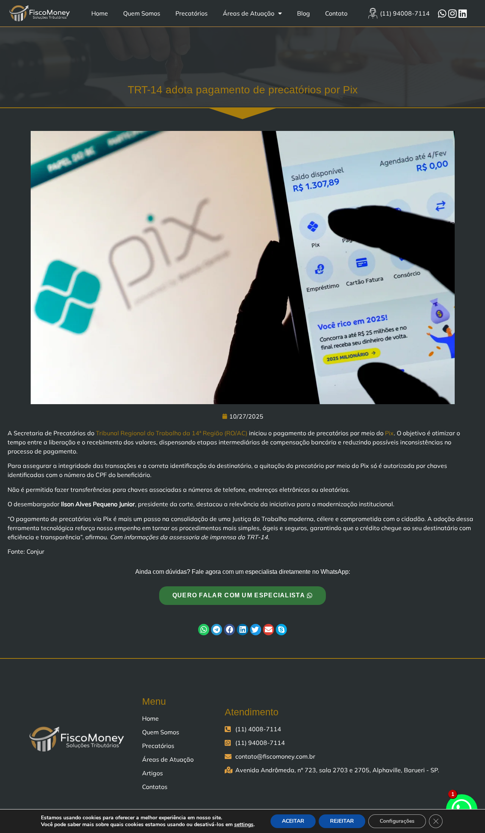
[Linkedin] (462, 13)
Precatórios (191, 13)
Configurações (397, 821)
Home (99, 13)
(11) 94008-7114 (405, 13)
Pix (389, 433)
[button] (203, 629)
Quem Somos (141, 13)
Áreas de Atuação (248, 13)
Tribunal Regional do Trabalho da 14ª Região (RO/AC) (171, 433)
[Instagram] (452, 13)
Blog (303, 13)
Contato (336, 13)
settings (243, 824)
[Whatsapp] (442, 13)
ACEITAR (293, 821)
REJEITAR (342, 821)
